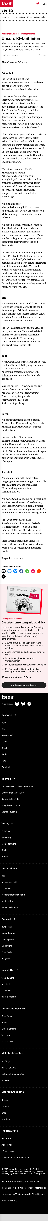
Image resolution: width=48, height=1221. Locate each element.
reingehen (6, 958)
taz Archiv (6, 1080)
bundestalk (7, 927)
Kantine (5, 1106)
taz (8, 697)
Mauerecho (7, 946)
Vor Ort (5, 1022)
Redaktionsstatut (20, 1181)
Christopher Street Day (13, 793)
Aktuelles (6, 831)
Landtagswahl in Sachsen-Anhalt (17, 786)
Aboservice (7, 1145)
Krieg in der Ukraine (11, 805)
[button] (45, 3)
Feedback (6, 1138)
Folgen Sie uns (7, 704)
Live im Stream (9, 1029)
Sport (4, 748)
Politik (5, 722)
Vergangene (7, 1035)
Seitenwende (24, 1194)
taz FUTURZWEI (9, 1068)
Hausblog (6, 837)
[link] (6, 17)
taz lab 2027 (7, 1041)
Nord (4, 761)
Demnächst (7, 1016)
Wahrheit (6, 767)
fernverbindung (9, 933)
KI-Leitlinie (18, 1188)
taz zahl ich (7, 888)
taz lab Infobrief (9, 997)
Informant (29, 1188)
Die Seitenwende (10, 844)
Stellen (5, 850)
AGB (15, 1194)
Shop (4, 1113)
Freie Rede (7, 952)
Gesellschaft (7, 735)
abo (3, 876)
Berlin (4, 754)
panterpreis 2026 (10, 907)
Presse (5, 856)
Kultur (4, 742)
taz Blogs (6, 1061)
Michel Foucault (9, 812)
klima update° (8, 939)
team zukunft (8, 978)
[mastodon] (17, 705)
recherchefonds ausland (13, 895)
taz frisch (6, 984)
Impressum (7, 1194)
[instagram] (29, 705)
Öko (3, 729)
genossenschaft (9, 882)
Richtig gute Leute (10, 799)
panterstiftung (8, 901)
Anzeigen (6, 1119)
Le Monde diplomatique (13, 1074)
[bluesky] (23, 705)
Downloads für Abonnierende (15, 1157)
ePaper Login (8, 1151)
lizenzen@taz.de (39, 1173)
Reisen (5, 1100)
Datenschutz (40, 1188)
